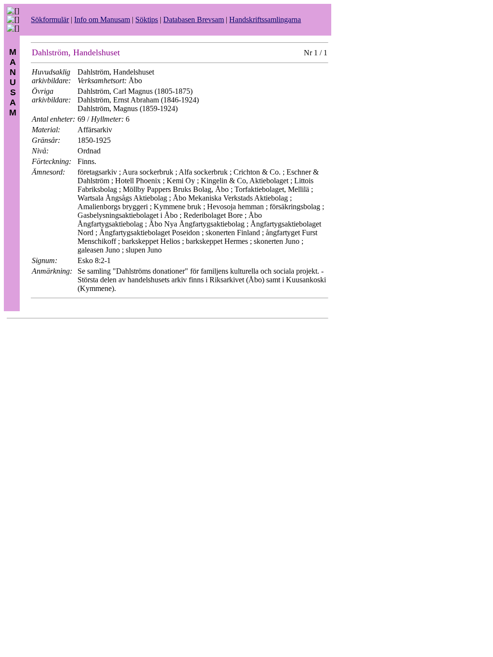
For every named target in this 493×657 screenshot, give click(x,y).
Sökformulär (50, 19)
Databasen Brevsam (193, 19)
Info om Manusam (102, 19)
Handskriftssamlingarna (265, 19)
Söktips (146, 19)
